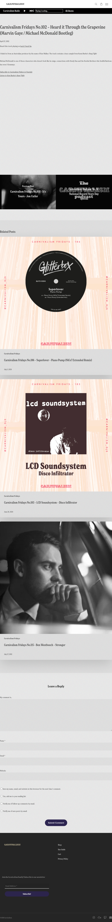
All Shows (69, 11)
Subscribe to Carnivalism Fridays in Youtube (16, 72)
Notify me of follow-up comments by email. (19, 803)
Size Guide (61, 849)
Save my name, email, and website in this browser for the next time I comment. (32, 789)
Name (2, 741)
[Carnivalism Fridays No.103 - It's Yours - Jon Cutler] (28, 192)
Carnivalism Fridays (12, 353)
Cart (59, 854)
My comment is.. (6, 697)
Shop (60, 845)
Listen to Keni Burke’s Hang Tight (12, 75)
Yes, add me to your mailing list (14, 796)
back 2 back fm (25, 46)
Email (2, 756)
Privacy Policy (63, 859)
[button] (106, 4)
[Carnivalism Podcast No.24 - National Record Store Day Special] (84, 192)
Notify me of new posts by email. (15, 811)
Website (3, 770)
